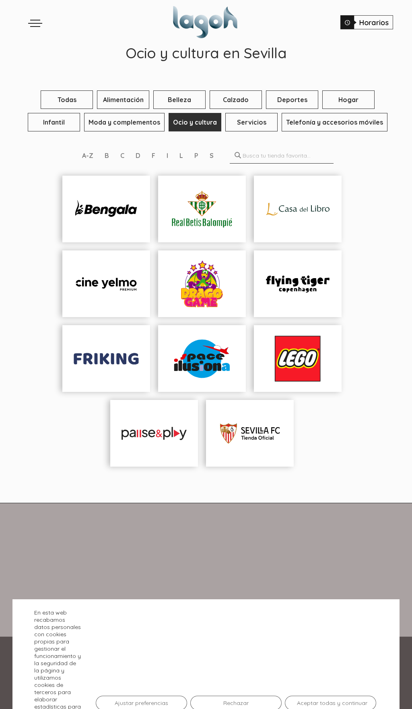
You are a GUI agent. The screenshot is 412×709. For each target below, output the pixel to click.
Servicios (251, 122)
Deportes (292, 100)
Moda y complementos (124, 122)
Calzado (236, 100)
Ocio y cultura (195, 122)
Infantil (54, 122)
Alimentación (123, 100)
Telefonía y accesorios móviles (334, 122)
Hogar (348, 100)
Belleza (179, 100)
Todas (67, 100)
